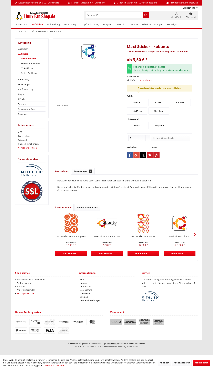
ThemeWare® (132, 346)
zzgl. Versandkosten (144, 80)
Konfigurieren (201, 362)
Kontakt (83, 283)
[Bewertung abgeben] (159, 56)
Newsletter (85, 293)
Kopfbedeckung (25, 89)
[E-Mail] (156, 155)
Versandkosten (113, 343)
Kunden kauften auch (87, 207)
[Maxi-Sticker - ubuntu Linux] (107, 223)
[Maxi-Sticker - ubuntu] (180, 223)
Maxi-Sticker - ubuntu (179, 236)
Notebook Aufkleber (30, 63)
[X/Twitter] (143, 155)
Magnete (22, 94)
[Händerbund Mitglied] (31, 170)
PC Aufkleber (26, 68)
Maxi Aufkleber (28, 58)
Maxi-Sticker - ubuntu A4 (143, 236)
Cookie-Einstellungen (28, 144)
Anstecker (23, 49)
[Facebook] (130, 155)
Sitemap (84, 296)
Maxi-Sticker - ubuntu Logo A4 (71, 236)
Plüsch (21, 99)
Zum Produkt (69, 253)
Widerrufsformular (26, 290)
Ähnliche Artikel (63, 207)
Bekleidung (23, 79)
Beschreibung (62, 171)
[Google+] (136, 155)
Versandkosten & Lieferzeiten (31, 279)
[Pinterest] (150, 155)
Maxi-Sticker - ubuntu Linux (107, 236)
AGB (20, 132)
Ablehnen (164, 362)
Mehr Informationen (55, 365)
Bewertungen (82, 171)
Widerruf (22, 140)
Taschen (22, 104)
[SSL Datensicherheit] (31, 191)
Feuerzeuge (24, 84)
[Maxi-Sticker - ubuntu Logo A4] (71, 223)
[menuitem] (189, 8)
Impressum (85, 286)
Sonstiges (23, 114)
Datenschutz (24, 136)
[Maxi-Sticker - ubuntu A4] (143, 223)
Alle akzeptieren (182, 362)
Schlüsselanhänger (27, 109)
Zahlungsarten (24, 283)
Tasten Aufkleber (28, 73)
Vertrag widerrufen (27, 147)
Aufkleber (23, 53)
